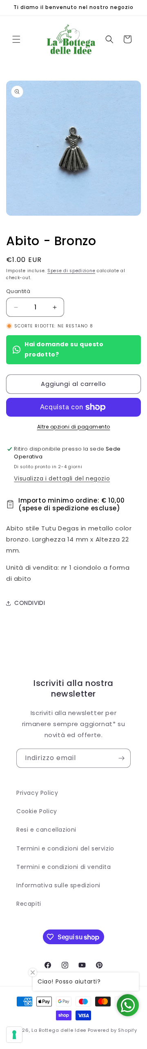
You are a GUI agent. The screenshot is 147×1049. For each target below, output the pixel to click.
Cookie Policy (36, 811)
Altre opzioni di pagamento (73, 426)
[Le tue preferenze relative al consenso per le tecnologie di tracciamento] (14, 1034)
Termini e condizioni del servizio (65, 848)
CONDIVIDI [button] (29, 603)
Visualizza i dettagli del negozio (62, 478)
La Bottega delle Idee (58, 1030)
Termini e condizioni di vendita (63, 867)
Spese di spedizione (71, 271)
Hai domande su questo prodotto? (64, 349)
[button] (16, 39)
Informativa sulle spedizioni (58, 885)
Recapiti (28, 904)
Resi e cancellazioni (46, 830)
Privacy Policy (37, 793)
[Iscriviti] (121, 758)
